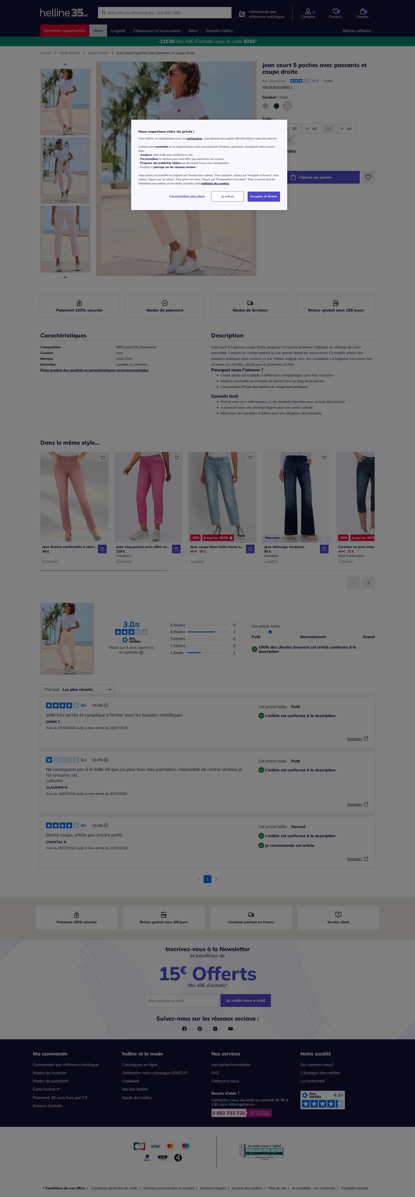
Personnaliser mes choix (187, 196)
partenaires (194, 138)
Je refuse (227, 196)
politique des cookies (215, 183)
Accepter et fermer (263, 196)
